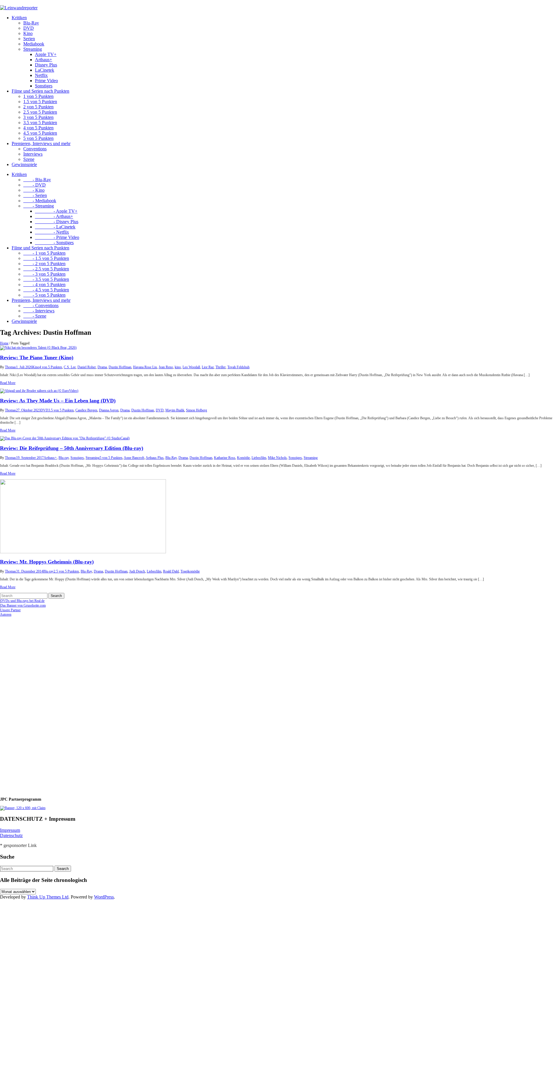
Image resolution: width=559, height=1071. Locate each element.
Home (4, 343)
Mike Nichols (277, 458)
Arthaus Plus (155, 458)
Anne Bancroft (134, 458)
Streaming (32, 49)
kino (178, 367)
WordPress (104, 896)
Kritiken (19, 17)
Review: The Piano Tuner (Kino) (36, 357)
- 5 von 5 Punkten (44, 295)
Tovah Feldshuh (238, 367)
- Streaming (38, 205)
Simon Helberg (196, 410)
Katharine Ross (224, 458)
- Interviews (38, 310)
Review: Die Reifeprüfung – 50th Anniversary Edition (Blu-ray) (71, 448)
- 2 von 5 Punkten (44, 263)
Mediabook (33, 43)
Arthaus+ (43, 59)
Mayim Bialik (174, 410)
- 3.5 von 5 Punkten (46, 279)
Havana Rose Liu (145, 367)
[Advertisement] (38, 704)
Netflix (41, 75)
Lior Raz (208, 367)
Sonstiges (43, 85)
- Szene (34, 315)
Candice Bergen (86, 410)
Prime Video (46, 80)
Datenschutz (11, 835)
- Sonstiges (54, 242)
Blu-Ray (31, 22)
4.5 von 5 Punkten (40, 133)
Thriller (220, 367)
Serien (29, 38)
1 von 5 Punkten (38, 96)
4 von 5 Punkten (38, 127)
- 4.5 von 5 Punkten (46, 289)
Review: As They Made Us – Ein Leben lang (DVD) (58, 401)
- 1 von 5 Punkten (44, 253)
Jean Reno (166, 367)
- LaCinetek (55, 226)
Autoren (5, 614)
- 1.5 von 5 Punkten (46, 258)
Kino (28, 33)
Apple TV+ (45, 54)
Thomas (10, 367)
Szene (28, 159)
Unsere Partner (10, 610)
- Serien (35, 195)
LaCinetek (44, 70)
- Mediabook (39, 200)
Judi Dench (137, 571)
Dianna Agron (108, 410)
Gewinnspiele (24, 164)
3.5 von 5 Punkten (40, 122)
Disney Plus (46, 64)
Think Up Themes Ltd (47, 896)
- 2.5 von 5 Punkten (46, 268)
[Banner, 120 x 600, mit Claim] (22, 808)
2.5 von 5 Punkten (40, 112)
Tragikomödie (190, 571)
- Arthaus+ (54, 216)
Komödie (243, 458)
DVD (28, 28)
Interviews (33, 154)
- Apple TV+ (56, 211)
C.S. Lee (70, 367)
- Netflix (52, 232)
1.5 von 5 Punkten (40, 101)
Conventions (35, 148)
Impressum (10, 830)
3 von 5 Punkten (38, 117)
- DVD (34, 184)
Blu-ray (64, 458)
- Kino (34, 190)
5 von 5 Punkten (38, 138)
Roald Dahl (171, 571)
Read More (7, 383)
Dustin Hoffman (120, 367)
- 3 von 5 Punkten (44, 274)
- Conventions (41, 305)
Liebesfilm (259, 458)
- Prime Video (57, 237)
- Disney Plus (56, 221)
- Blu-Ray (37, 179)
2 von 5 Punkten (38, 106)
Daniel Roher (86, 367)
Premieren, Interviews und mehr (41, 143)
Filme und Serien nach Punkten (40, 91)
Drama (102, 367)
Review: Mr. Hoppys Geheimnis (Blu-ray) (47, 562)
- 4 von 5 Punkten (44, 284)
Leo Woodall (191, 367)
